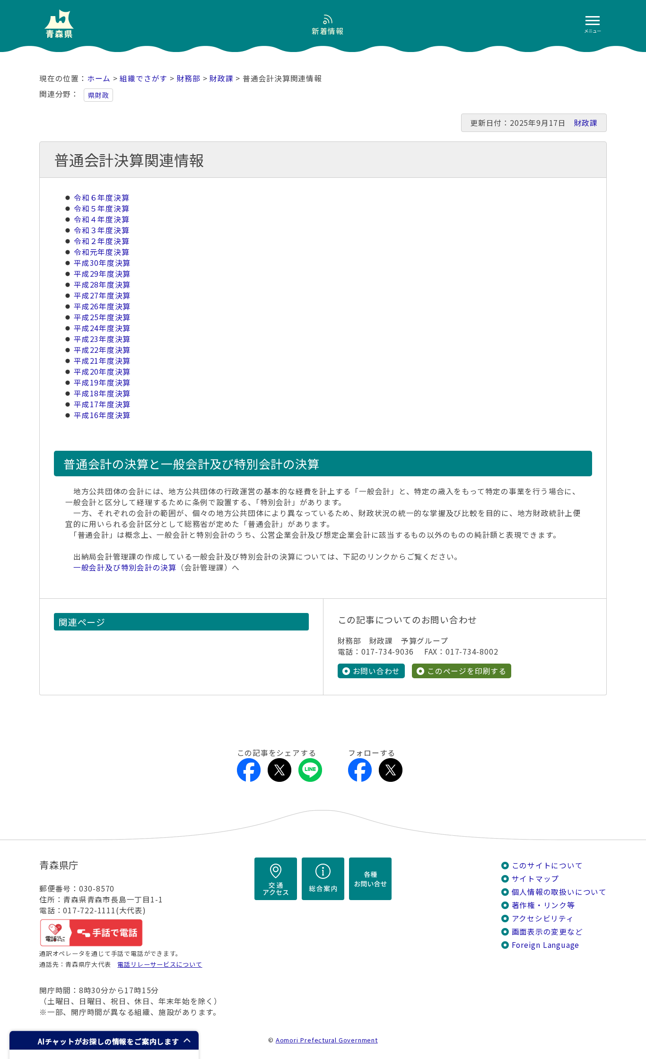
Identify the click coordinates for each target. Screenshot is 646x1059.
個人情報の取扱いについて (559, 891)
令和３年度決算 (102, 230)
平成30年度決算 (102, 262)
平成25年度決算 (102, 317)
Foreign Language (546, 944)
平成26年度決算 (102, 306)
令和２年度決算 (102, 241)
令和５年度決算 (102, 208)
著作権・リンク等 (543, 905)
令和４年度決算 (102, 219)
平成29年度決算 (102, 273)
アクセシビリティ (543, 918)
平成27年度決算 (102, 295)
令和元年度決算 (102, 251)
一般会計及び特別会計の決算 (124, 567)
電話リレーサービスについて (159, 964)
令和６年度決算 (102, 197)
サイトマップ (535, 878)
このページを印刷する (466, 670)
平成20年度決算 (102, 371)
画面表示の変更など (547, 931)
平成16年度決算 (102, 415)
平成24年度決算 (102, 328)
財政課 (221, 78)
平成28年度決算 (102, 284)
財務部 (189, 78)
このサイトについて (547, 865)
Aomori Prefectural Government (327, 1039)
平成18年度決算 (102, 393)
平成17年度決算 (102, 404)
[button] (104, 1040)
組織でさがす (143, 78)
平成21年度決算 (102, 360)
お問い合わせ (377, 670)
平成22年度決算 (102, 349)
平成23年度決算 (102, 338)
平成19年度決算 (102, 382)
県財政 (98, 95)
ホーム (99, 78)
